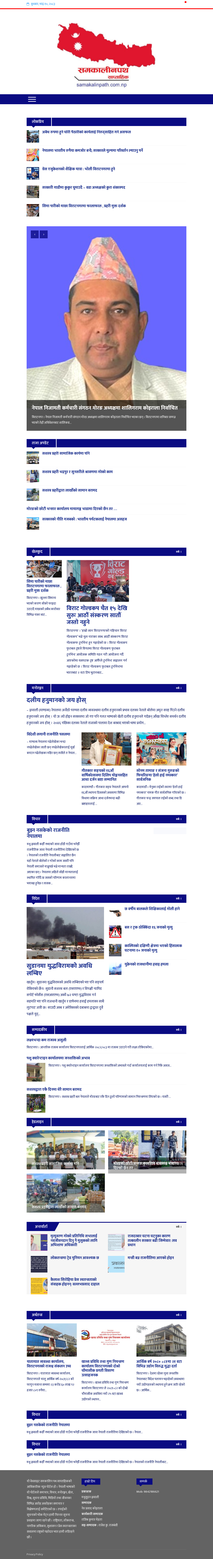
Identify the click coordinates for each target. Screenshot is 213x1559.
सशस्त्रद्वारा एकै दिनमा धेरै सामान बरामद (54, 1090)
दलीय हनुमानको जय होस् (56, 700)
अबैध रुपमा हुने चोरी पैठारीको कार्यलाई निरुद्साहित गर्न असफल (86, 132)
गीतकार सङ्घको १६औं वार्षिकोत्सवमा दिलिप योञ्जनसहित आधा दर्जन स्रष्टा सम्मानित (105, 775)
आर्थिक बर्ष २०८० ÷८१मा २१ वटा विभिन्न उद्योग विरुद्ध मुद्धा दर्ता (159, 1364)
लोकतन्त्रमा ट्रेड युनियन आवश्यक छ (75, 1258)
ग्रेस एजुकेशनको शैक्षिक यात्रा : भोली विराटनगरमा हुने (78, 169)
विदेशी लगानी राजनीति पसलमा (48, 734)
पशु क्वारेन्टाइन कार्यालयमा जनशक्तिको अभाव (58, 1058)
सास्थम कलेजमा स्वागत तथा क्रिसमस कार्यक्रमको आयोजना (87, 333)
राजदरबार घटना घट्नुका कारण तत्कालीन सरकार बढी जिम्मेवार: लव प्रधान (152, 1240)
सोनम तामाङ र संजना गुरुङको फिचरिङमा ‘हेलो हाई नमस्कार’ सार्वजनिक (157, 775)
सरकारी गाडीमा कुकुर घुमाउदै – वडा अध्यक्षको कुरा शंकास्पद (83, 188)
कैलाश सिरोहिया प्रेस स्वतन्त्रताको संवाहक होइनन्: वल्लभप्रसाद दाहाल (75, 1282)
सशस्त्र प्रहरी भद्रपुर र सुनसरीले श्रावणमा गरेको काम (77, 472)
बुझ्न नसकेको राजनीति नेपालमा (48, 833)
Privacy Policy (35, 1554)
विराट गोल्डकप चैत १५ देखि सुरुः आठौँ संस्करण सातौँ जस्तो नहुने (97, 615)
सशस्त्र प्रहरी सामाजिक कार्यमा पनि (66, 453)
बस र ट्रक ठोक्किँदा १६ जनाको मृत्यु (149, 927)
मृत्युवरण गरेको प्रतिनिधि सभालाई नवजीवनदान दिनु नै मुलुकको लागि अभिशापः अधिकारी (74, 1240)
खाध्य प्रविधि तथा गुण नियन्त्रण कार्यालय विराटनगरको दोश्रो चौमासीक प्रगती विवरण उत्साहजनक (103, 1368)
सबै (178, 551)
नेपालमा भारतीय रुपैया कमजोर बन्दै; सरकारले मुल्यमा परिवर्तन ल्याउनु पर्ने (92, 151)
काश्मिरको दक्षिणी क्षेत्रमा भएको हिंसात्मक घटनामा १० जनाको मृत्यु (153, 948)
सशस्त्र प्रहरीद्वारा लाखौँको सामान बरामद (69, 490)
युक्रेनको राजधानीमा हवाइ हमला (146, 964)
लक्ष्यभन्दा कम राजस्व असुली (46, 1040)
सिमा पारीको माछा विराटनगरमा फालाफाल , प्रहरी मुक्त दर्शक (84, 206)
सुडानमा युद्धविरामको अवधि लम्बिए (59, 970)
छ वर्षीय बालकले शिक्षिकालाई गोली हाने (152, 909)
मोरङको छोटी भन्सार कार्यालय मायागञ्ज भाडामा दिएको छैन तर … (72, 509)
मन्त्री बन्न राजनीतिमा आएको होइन (151, 1258)
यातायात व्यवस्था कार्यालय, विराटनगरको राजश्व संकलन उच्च (49, 1364)
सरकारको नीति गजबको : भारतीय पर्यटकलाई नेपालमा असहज (84, 519)
